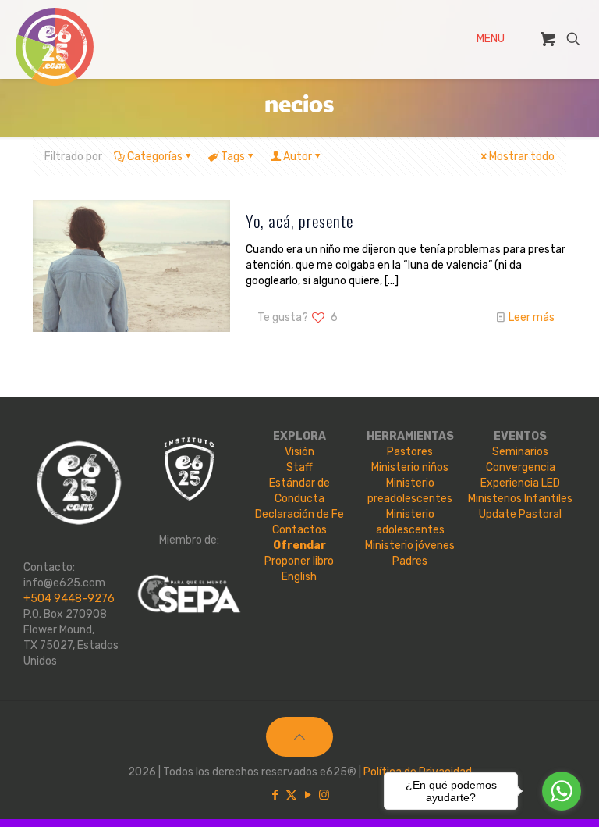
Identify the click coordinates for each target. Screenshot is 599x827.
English (299, 576)
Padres (409, 561)
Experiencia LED (520, 483)
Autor (297, 156)
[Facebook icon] (275, 795)
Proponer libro (299, 561)
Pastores (410, 451)
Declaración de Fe (299, 514)
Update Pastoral (520, 514)
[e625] (55, 47)
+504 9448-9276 (69, 598)
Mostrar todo (522, 156)
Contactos (299, 529)
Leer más (532, 317)
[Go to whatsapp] (561, 791)
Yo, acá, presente (299, 221)
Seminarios (520, 451)
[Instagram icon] (324, 795)
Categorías (155, 156)
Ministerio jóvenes (410, 545)
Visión (299, 451)
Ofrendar (299, 545)
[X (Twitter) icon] (291, 795)
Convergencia (520, 467)
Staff (299, 467)
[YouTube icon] (308, 795)
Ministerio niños (409, 467)
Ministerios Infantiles (520, 498)
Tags (233, 156)
